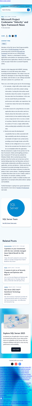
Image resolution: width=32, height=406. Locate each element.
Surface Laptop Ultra (19, 367)
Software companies (23, 390)
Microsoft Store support (19, 372)
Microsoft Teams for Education (7, 377)
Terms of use (12, 403)
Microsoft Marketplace (12, 390)
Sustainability (3, 395)
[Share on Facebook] (10, 36)
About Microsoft (12, 391)
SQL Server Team (6, 27)
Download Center (7, 372)
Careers (5, 391)
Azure (13, 386)
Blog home (5, 6)
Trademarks (18, 403)
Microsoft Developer (20, 386)
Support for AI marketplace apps (11, 388)
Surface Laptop (10, 367)
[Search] (28, 10)
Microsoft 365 (27, 383)
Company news (20, 391)
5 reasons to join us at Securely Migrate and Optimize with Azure (14, 272)
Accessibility (25, 393)
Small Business (7, 386)
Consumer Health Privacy (6, 401)
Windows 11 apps (20, 370)
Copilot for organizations (14, 369)
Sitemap (15, 401)
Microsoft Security (11, 383)
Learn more (16, 350)
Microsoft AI (3, 383)
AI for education (20, 381)
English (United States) (5, 396)
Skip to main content (5, 0)
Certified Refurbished (13, 374)
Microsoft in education (15, 376)
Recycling (2, 405)
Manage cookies (4, 403)
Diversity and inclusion (15, 393)
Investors (7, 393)
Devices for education (26, 376)
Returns (27, 372)
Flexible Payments (4, 376)
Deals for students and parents (7, 381)
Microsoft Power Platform (6, 384)
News (2, 16)
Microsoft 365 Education (22, 377)
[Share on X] (13, 36)
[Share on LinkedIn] (16, 36)
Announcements (8, 246)
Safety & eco (24, 403)
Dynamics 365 (19, 383)
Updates (6, 287)
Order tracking (3, 374)
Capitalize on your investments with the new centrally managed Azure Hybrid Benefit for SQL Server (15, 252)
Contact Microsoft (22, 401)
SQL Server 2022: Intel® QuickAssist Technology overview (12, 292)
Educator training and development (20, 379)
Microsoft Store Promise (24, 374)
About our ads (8, 405)
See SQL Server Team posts (9, 223)
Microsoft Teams (17, 384)
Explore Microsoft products (9, 370)
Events (5, 267)
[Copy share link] (7, 36)
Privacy (29, 401)
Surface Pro (3, 367)
